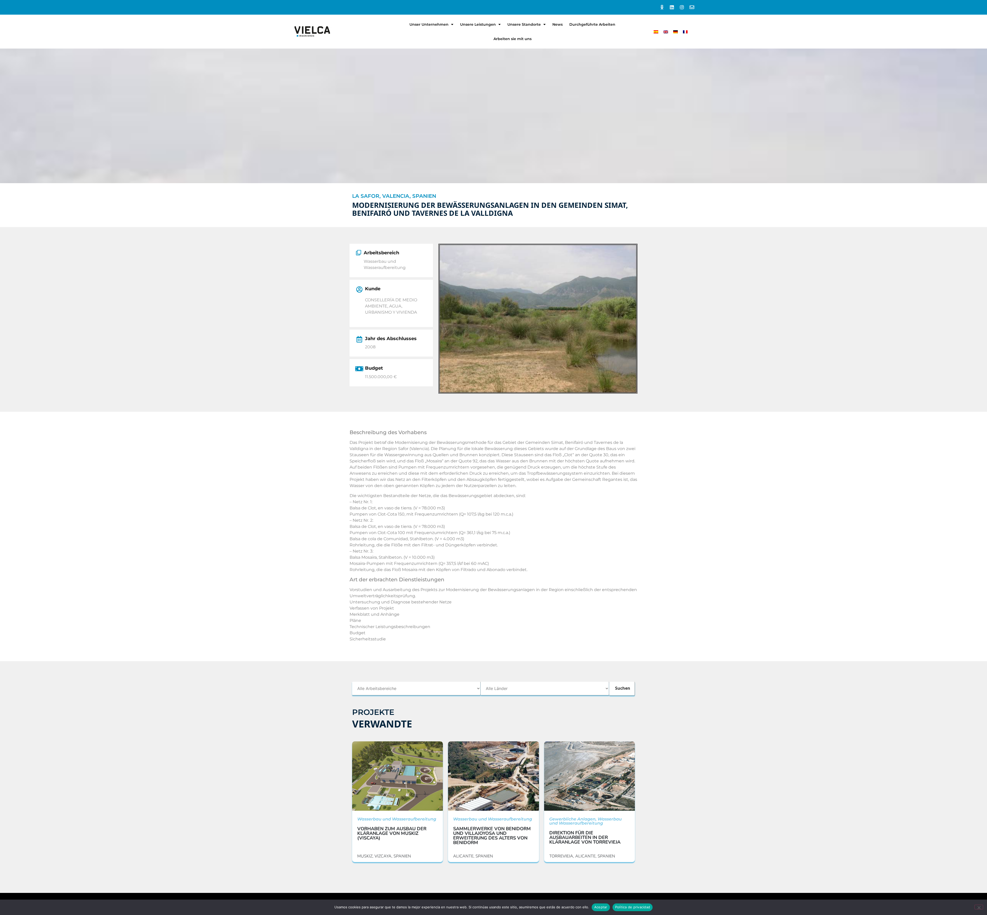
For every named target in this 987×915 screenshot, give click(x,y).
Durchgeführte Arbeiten (592, 24)
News (557, 24)
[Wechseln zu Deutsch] (675, 31)
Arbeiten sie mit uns (513, 38)
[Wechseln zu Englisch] (666, 31)
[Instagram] (682, 7)
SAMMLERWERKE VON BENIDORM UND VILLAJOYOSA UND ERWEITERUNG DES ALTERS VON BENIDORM (492, 836)
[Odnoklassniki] (662, 7)
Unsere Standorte (524, 24)
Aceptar (600, 907)
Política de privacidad (632, 907)
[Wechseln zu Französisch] (685, 31)
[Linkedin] (672, 7)
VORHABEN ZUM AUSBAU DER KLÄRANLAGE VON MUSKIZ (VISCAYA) (391, 833)
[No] (978, 907)
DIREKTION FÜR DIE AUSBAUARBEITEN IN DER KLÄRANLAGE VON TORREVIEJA (584, 837)
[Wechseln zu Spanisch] (656, 31)
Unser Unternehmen (429, 24)
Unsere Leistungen (478, 24)
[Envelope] (692, 7)
